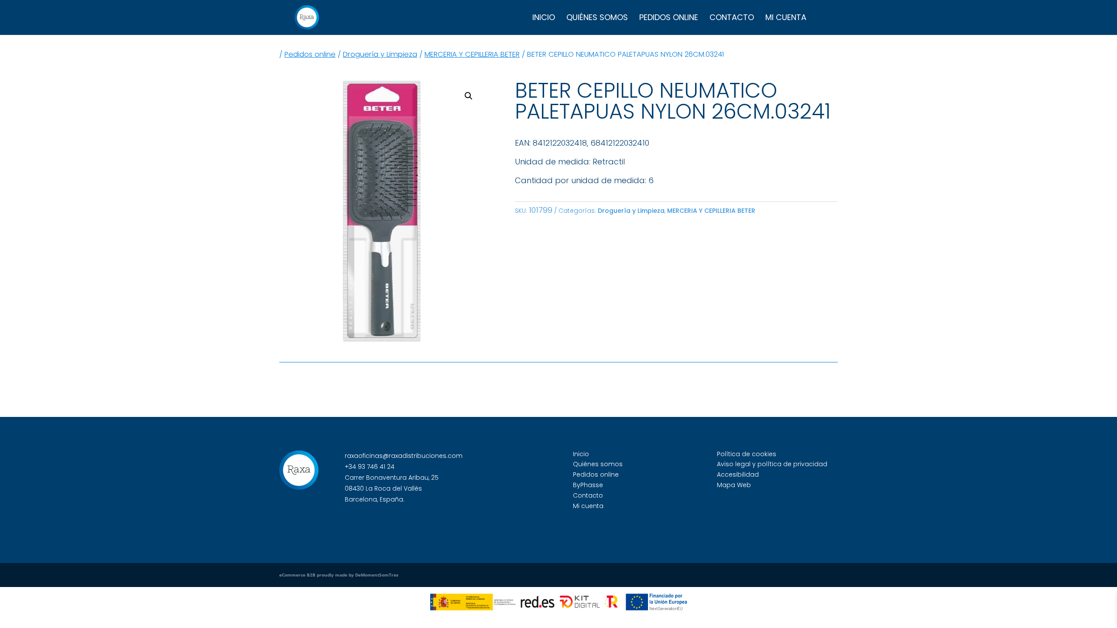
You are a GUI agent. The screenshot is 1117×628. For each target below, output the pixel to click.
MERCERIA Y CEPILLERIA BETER (472, 54)
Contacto (731, 18)
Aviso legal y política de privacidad (772, 464)
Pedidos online (668, 18)
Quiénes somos (597, 18)
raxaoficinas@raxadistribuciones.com (404, 455)
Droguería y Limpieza (380, 54)
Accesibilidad (738, 474)
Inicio (543, 18)
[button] (468, 96)
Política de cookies (746, 454)
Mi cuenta (785, 18)
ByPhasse (588, 485)
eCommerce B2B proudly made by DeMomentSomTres (338, 575)
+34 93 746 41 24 (369, 466)
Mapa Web (734, 485)
